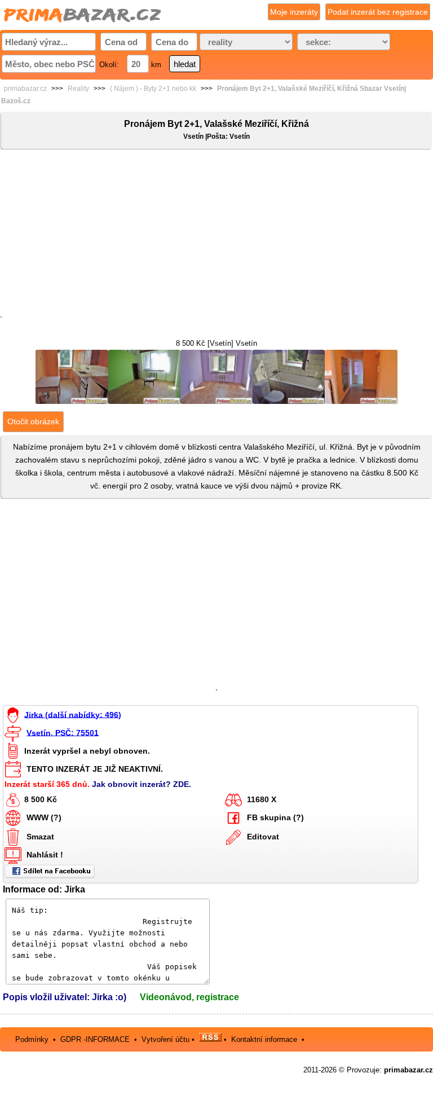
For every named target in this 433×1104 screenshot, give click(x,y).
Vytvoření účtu (165, 1039)
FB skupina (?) (275, 817)
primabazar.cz (25, 89)
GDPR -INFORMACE (96, 1039)
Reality (78, 89)
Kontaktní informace (264, 1039)
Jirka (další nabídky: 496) (72, 714)
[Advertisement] (216, 235)
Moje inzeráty (294, 11)
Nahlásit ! (44, 854)
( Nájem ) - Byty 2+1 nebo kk (153, 89)
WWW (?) (43, 817)
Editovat (263, 836)
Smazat (40, 836)
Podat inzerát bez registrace (378, 11)
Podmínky (31, 1039)
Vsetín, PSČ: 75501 (62, 732)
